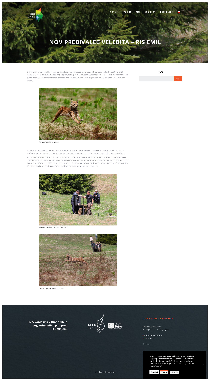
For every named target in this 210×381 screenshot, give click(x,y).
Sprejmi (154, 372)
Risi (138, 12)
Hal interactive (109, 372)
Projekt (126, 12)
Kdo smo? (150, 12)
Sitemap (146, 344)
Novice (114, 12)
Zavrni (164, 372)
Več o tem (174, 372)
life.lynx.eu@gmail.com (153, 335)
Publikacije (166, 12)
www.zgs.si (149, 338)
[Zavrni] (203, 365)
